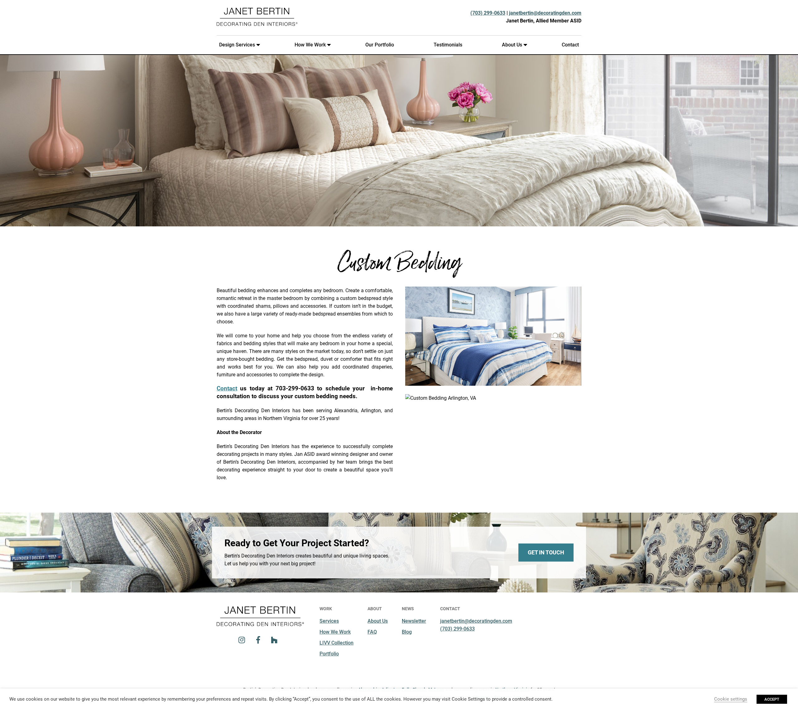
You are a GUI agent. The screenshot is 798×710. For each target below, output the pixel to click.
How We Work (310, 45)
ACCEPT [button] (771, 699)
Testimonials (448, 45)
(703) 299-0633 (487, 13)
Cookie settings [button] (730, 699)
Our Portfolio (379, 45)
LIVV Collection (336, 643)
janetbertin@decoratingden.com (545, 13)
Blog (407, 632)
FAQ (372, 632)
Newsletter (414, 621)
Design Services (237, 45)
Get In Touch (546, 552)
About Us (512, 45)
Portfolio (329, 654)
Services (329, 621)
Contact (570, 45)
